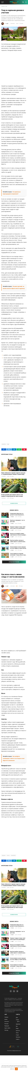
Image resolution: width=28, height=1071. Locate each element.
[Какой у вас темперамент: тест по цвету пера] (5, 521)
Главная (3, 6)
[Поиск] (23, 2)
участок (4, 444)
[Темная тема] (26, 2)
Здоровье (4, 516)
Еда (17, 1026)
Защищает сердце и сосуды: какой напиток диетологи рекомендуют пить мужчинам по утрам (17, 528)
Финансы (18, 1037)
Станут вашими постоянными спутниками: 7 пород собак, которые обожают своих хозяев (18, 555)
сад (8, 444)
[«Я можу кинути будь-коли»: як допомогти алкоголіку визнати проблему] (5, 515)
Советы (3, 523)
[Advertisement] (14, 68)
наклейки (13, 855)
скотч (8, 855)
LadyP (7, 23)
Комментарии (14, 503)
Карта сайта (7, 1028)
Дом (6, 6)
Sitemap (6, 1030)
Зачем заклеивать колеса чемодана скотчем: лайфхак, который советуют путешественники (18, 548)
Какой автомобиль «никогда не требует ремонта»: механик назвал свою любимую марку (17, 542)
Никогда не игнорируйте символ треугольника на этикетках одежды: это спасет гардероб (18, 535)
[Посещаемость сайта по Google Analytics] (12, 1047)
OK (16, 1069)
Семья (3, 557)
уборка (3, 855)
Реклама (6, 1023)
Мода (3, 536)
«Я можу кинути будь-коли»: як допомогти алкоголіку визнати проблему (17, 515)
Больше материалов (14, 562)
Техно (3, 543)
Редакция (6, 1025)
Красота (18, 1030)
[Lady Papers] (14, 2)
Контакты (6, 1021)
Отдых (3, 550)
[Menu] (2, 2)
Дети (18, 1021)
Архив (5, 1019)
